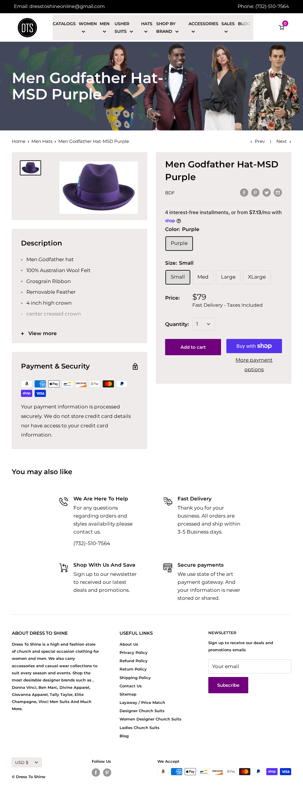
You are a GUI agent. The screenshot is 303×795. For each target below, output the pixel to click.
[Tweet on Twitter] (266, 192)
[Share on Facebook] (244, 192)
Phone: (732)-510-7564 (263, 6)
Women (88, 23)
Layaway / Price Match (142, 702)
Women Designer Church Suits (150, 719)
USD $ (21, 762)
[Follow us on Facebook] (96, 772)
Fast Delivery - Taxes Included (227, 305)
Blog (244, 23)
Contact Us (131, 685)
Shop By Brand (165, 27)
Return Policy (133, 669)
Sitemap (128, 694)
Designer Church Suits (142, 710)
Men (104, 23)
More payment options (254, 364)
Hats (146, 23)
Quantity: (177, 324)
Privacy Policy (134, 652)
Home (18, 141)
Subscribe (228, 685)
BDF (170, 192)
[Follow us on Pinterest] (107, 772)
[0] (281, 27)
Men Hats (41, 141)
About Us (129, 644)
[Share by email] (278, 192)
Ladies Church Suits (139, 727)
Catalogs (64, 23)
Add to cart (193, 347)
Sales (228, 23)
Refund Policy (134, 660)
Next (281, 141)
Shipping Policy (135, 677)
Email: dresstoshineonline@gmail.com (59, 6)
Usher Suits (122, 27)
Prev (260, 141)
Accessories (203, 23)
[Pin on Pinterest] (255, 192)
